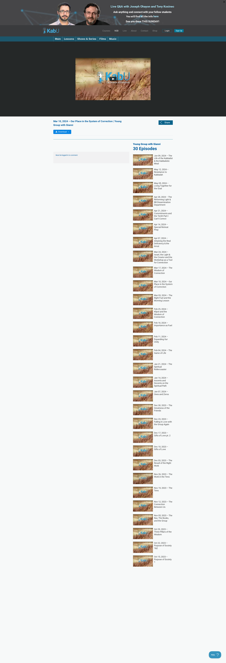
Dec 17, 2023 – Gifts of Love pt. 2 (162, 434)
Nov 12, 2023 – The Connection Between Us (163, 504)
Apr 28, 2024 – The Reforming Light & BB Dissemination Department (163, 201)
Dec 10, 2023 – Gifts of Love (161, 448)
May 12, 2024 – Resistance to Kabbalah (161, 172)
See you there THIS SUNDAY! (142, 21)
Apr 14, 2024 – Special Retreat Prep (161, 227)
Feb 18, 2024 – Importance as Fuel (163, 324)
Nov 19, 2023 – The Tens (163, 489)
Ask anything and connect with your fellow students (142, 12)
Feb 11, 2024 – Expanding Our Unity (161, 339)
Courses (106, 31)
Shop (154, 31)
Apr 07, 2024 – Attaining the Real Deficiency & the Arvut (162, 242)
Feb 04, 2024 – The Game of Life (163, 351)
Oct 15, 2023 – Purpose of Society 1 (163, 559)
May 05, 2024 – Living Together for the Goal (163, 186)
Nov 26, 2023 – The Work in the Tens (163, 475)
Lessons (69, 38)
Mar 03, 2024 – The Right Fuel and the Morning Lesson (163, 298)
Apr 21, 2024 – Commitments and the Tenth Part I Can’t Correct (163, 214)
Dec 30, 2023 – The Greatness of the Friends (163, 408)
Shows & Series (86, 38)
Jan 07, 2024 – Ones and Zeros (161, 392)
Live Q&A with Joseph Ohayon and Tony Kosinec (142, 6)
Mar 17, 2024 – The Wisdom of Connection (163, 270)
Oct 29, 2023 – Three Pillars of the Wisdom (163, 532)
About (134, 31)
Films (102, 38)
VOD (116, 31)
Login (167, 31)
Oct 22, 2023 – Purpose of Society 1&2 (163, 545)
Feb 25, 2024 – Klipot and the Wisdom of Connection (161, 313)
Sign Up (179, 31)
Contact (144, 31)
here (156, 16)
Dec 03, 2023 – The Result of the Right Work (163, 463)
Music (113, 38)
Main (58, 38)
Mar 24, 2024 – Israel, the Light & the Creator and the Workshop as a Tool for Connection (163, 257)
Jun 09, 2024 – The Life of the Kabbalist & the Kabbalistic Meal (163, 159)
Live (125, 31)
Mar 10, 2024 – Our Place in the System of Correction (163, 284)
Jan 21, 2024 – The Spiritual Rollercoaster (163, 367)
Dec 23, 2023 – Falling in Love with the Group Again (163, 422)
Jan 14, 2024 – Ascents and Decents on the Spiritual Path (161, 382)
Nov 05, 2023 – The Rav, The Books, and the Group (163, 518)
